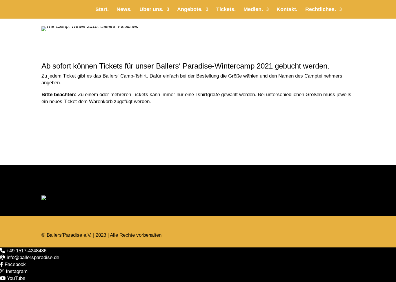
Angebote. (190, 9)
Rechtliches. (320, 9)
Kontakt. (287, 9)
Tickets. (226, 9)
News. (124, 9)
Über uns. (151, 9)
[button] (23, 251)
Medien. (253, 9)
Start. (102, 9)
